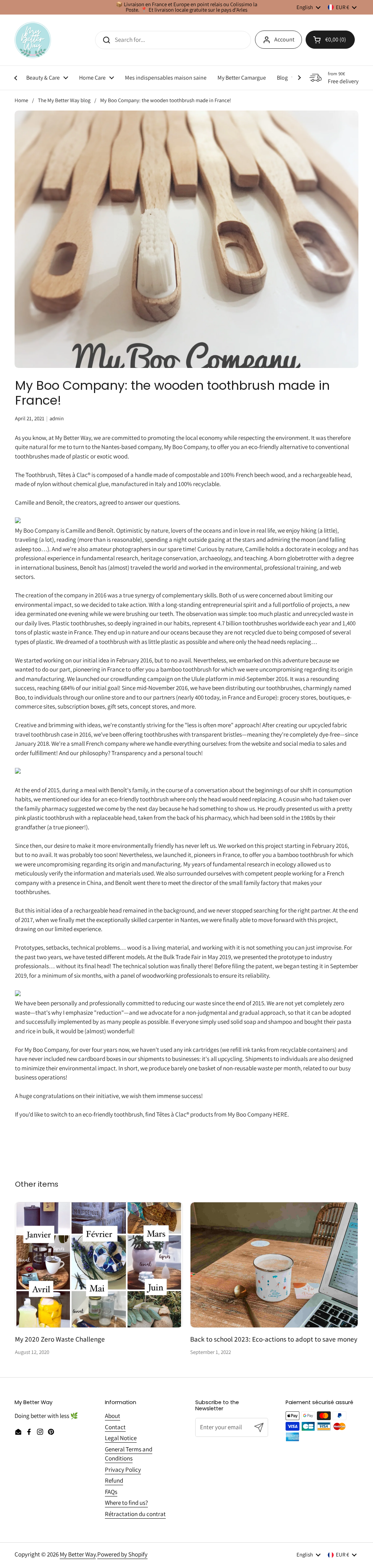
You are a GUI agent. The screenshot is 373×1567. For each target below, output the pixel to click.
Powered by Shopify (122, 1554)
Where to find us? (126, 1503)
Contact (115, 1427)
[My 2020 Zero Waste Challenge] (99, 1265)
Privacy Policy (123, 1470)
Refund (114, 1480)
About (112, 1416)
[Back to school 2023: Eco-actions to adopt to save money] (274, 1265)
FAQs (111, 1492)
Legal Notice (121, 1438)
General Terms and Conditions (128, 1454)
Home (21, 100)
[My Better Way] (33, 40)
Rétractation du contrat (135, 1514)
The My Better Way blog (64, 100)
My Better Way (78, 1554)
